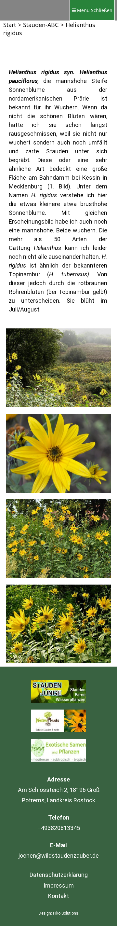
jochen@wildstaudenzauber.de (59, 855)
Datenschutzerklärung (59, 874)
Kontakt (58, 895)
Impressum (59, 885)
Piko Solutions (65, 913)
